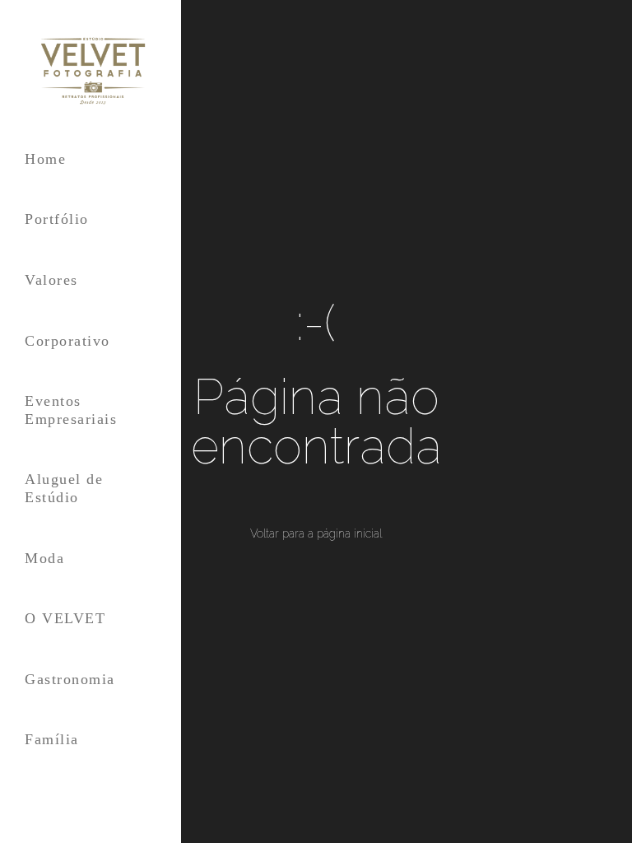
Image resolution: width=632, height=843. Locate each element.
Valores (51, 280)
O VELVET (65, 618)
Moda (44, 558)
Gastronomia (70, 679)
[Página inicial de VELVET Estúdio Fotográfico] (90, 71)
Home (45, 159)
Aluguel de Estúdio (64, 488)
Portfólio (57, 219)
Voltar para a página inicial (316, 533)
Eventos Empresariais (71, 410)
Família (52, 739)
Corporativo (67, 341)
